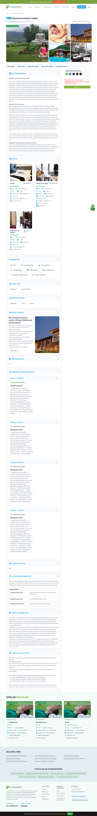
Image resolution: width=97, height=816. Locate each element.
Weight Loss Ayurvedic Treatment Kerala (37, 773)
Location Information (33, 66)
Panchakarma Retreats (17, 773)
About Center (21, 66)
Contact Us (82, 7)
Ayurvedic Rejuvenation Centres (74, 758)
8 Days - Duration (17, 422)
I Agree (70, 813)
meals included (18, 297)
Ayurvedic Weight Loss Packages (16, 761)
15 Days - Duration (17, 510)
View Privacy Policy (61, 813)
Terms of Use (60, 796)
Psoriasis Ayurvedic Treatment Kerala (67, 776)
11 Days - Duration (17, 462)
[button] (89, 722)
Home (30, 7)
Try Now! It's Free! (59, 2)
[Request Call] (92, 207)
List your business (76, 789)
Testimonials (65, 7)
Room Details (11, 66)
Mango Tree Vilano (42, 183)
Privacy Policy (61, 793)
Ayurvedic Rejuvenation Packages (46, 758)
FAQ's (58, 791)
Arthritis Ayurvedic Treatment (27, 776)
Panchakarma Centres (13, 758)
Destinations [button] (47, 7)
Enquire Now (77, 87)
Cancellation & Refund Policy (61, 799)
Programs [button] (37, 7)
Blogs (73, 7)
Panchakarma (12, 722)
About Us (57, 7)
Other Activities (18, 563)
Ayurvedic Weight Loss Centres (45, 761)
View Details (13, 350)
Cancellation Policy (61, 66)
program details (18, 73)
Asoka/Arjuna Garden (14, 231)
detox (67, 722)
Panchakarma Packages (71, 756)
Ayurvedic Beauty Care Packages (16, 756)
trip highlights (17, 359)
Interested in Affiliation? (78, 791)
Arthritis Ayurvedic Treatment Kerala (76, 773)
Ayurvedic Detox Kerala (57, 773)
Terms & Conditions (19, 612)
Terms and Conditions (47, 66)
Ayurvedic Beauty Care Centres (45, 756)
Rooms (14, 158)
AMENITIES (15, 259)
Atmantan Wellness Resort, (15, 21)
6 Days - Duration (17, 378)
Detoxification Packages (17, 13)
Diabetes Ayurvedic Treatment (46, 776)
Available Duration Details (23, 372)
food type (15, 283)
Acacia (12, 183)
